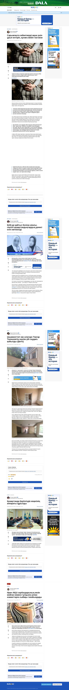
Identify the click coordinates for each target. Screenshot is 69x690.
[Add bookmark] (8, 78)
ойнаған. (18, 292)
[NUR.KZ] (34, 7)
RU (55, 7)
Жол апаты (28, 10)
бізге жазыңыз (23, 182)
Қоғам (8, 330)
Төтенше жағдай (23, 10)
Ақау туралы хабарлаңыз (46, 684)
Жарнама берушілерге (57, 684)
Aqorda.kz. (35, 534)
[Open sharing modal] (8, 75)
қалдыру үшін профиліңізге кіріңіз (30, 202)
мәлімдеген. (14, 287)
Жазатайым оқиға (34, 10)
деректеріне (36, 372)
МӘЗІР (10, 7)
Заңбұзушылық (16, 10)
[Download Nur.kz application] (34, 3)
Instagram (38, 323)
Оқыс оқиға (9, 10)
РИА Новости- (31, 628)
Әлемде (8, 586)
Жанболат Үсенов (27, 260)
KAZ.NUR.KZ (14, 78)
